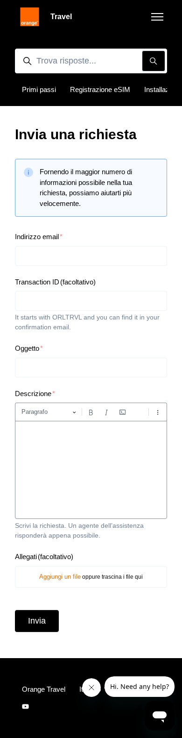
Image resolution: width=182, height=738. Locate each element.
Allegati (44, 557)
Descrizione (33, 393)
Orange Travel (43, 689)
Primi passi (39, 89)
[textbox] (91, 470)
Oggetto (27, 348)
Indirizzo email (37, 237)
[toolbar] (91, 412)
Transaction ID (55, 282)
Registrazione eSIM (100, 89)
